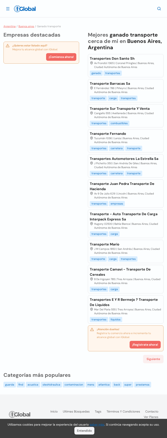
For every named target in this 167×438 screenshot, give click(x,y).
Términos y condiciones (123, 411)
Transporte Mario (104, 244)
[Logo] (25, 8)
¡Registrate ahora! (145, 345)
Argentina (9, 26)
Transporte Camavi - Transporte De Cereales (120, 272)
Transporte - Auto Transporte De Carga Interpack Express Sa (123, 217)
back (117, 384)
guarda (9, 384)
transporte (98, 98)
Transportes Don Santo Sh (112, 58)
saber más (97, 424)
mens (90, 384)
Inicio (54, 411)
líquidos (115, 319)
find (20, 384)
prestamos (142, 384)
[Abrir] (7, 8)
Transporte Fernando (108, 133)
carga (113, 98)
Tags (98, 411)
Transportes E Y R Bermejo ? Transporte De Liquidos (124, 302)
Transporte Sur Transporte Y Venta (120, 108)
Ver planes (151, 417)
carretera (117, 148)
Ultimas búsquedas (76, 411)
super (128, 384)
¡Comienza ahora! (61, 57)
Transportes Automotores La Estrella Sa (124, 158)
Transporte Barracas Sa (110, 83)
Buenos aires (26, 26)
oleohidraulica (51, 384)
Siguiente (153, 359)
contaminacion (74, 384)
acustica (33, 384)
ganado (96, 73)
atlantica (104, 384)
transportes (112, 73)
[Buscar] (159, 8)
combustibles (119, 123)
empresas (117, 203)
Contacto (151, 411)
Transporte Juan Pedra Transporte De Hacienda (122, 186)
